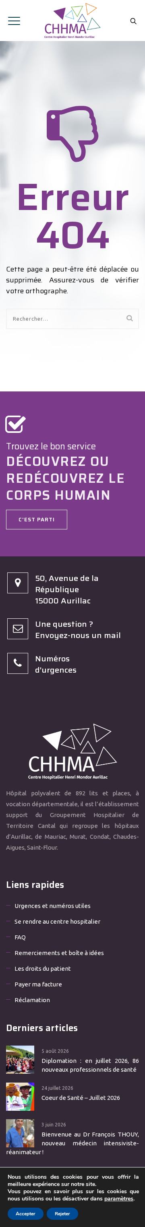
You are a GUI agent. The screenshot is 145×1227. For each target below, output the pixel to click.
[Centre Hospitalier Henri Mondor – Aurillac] (72, 20)
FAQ (20, 937)
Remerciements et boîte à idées (59, 952)
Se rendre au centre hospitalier (57, 921)
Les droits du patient (42, 968)
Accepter (25, 1214)
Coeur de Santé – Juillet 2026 (80, 1097)
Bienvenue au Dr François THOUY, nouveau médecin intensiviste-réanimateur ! (72, 1143)
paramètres (118, 1198)
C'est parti (37, 519)
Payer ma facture (38, 984)
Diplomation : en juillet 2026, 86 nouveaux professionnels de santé (90, 1065)
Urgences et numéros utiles (52, 905)
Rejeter (62, 1214)
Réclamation (32, 999)
